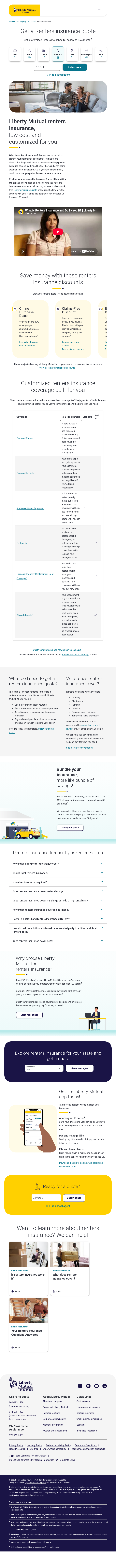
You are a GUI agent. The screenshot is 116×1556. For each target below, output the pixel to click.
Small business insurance (89, 1419)
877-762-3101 (16, 1435)
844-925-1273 (16, 1412)
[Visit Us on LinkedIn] (104, 1385)
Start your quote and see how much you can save (57, 650)
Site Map (34, 1449)
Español (80, 1424)
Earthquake (22, 543)
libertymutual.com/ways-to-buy (21, 1495)
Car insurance (83, 1401)
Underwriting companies (54, 1449)
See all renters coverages (79, 747)
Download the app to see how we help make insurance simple (81, 1165)
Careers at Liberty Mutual (55, 1407)
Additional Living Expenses (30, 508)
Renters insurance (85, 1413)
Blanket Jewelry (25, 615)
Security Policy (34, 1445)
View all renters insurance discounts (57, 367)
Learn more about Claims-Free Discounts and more (72, 346)
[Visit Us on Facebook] (80, 1385)
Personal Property (26, 438)
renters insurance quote (25, 190)
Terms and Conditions (86, 1445)
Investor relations (51, 1413)
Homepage (13, 21)
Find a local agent (59, 74)
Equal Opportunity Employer (35, 1483)
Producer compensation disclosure (88, 1449)
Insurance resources (87, 1430)
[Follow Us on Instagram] (88, 1385)
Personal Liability (25, 473)
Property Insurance (27, 21)
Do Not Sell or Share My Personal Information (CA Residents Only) (42, 1460)
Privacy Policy (16, 1445)
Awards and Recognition (55, 1430)
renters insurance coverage (75, 654)
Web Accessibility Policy (58, 1445)
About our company (52, 1401)
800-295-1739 (16, 1402)
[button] (15, 54)
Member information (53, 1424)
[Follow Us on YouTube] (96, 1385)
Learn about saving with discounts (28, 344)
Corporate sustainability (54, 1419)
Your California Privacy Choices (31, 1455)
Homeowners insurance (88, 1407)
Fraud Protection (17, 1449)
